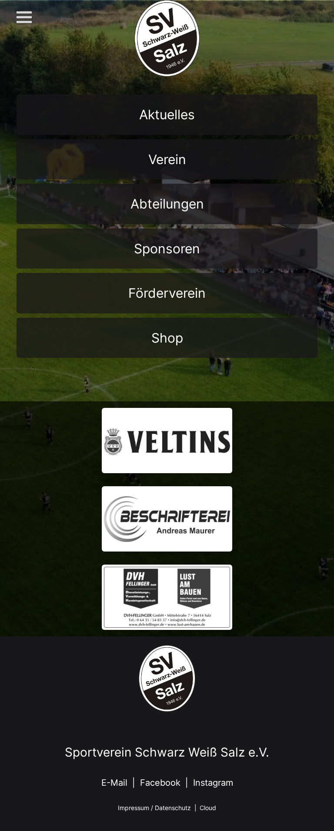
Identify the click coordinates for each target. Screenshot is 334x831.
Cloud (208, 807)
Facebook (160, 782)
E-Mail (114, 782)
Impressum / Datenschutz (154, 807)
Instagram (213, 782)
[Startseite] (167, 73)
